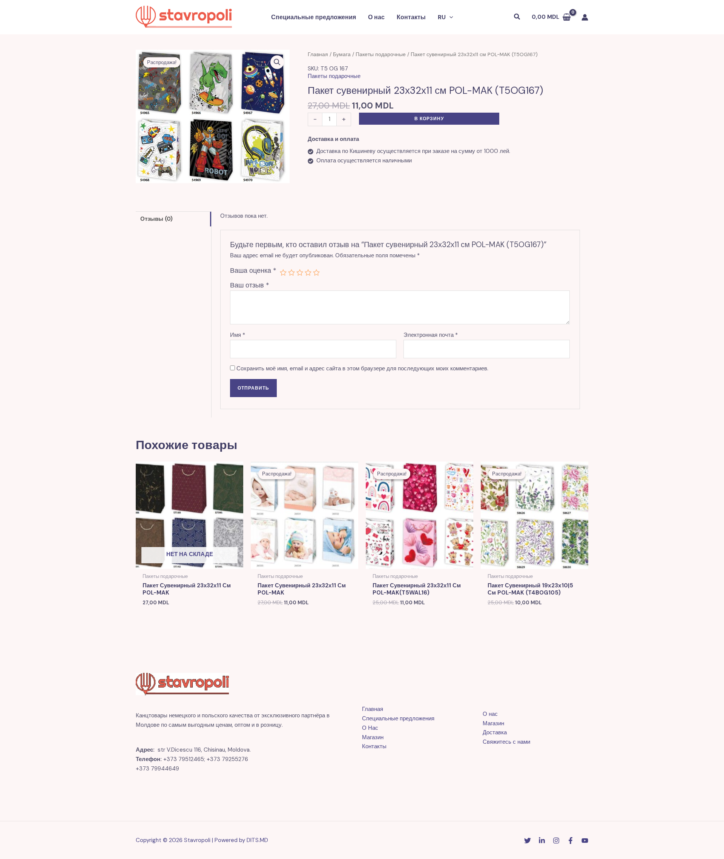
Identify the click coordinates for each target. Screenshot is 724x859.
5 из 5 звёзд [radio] (316, 272)
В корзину (429, 119)
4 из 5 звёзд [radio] (308, 272)
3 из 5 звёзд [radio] (299, 272)
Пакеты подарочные (381, 54)
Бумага (342, 54)
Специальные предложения (313, 17)
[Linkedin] (541, 840)
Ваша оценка (253, 270)
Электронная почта (430, 335)
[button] (449, 17)
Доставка (495, 732)
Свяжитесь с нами (506, 742)
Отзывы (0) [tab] (156, 219)
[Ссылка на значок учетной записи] (584, 17)
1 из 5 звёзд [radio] (283, 272)
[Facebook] (570, 840)
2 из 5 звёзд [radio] (291, 272)
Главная (318, 54)
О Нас (370, 728)
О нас (376, 17)
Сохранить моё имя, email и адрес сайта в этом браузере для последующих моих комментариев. (362, 368)
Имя (237, 335)
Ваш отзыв (249, 285)
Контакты (411, 17)
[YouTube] (584, 840)
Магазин (372, 737)
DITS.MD (257, 840)
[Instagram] (556, 840)
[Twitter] (527, 840)
